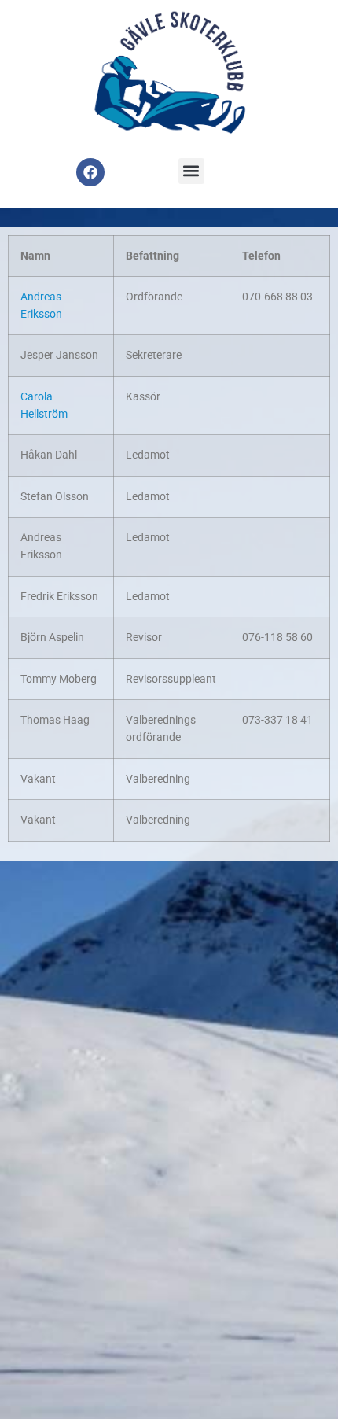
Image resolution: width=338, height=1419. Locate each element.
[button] (191, 171)
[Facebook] (90, 172)
